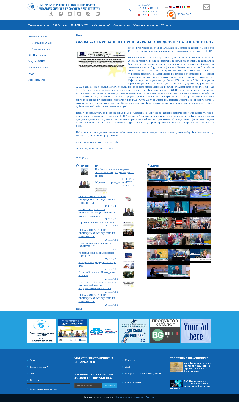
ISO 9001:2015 (183, 14)
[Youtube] (69, 14)
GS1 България (60, 25)
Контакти (34, 380)
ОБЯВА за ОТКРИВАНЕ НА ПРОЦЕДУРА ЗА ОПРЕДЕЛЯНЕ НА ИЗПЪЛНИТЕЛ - (97, 199)
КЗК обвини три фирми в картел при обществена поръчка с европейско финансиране (197, 367)
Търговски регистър (38, 25)
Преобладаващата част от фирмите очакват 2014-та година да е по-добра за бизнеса (114, 172)
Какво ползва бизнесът (40, 67)
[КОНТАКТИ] (206, 8)
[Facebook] (60, 14)
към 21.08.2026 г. (145, 5)
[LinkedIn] (97, 14)
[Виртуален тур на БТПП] (51, 14)
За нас (33, 360)
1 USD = (149, 8)
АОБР (127, 367)
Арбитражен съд (101, 25)
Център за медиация (134, 382)
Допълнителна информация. (129, 397)
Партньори (130, 360)
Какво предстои (36, 79)
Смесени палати (121, 25)
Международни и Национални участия (143, 373)
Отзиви (33, 373)
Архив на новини (41, 49)
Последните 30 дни (42, 42)
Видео (31, 73)
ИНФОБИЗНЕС (80, 25)
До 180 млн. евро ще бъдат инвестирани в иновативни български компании (190, 384)
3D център (166, 25)
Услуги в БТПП (36, 61)
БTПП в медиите (37, 55)
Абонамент (110, 385)
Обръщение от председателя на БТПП (113, 182)
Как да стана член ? (39, 367)
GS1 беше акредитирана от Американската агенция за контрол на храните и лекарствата (97, 212)
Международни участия (145, 25)
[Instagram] (88, 14)
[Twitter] (79, 14)
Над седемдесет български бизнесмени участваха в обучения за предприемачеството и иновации (97, 285)
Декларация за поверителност (43, 389)
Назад (79, 35)
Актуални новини (37, 36)
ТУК (115, 142)
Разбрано (150, 397)
